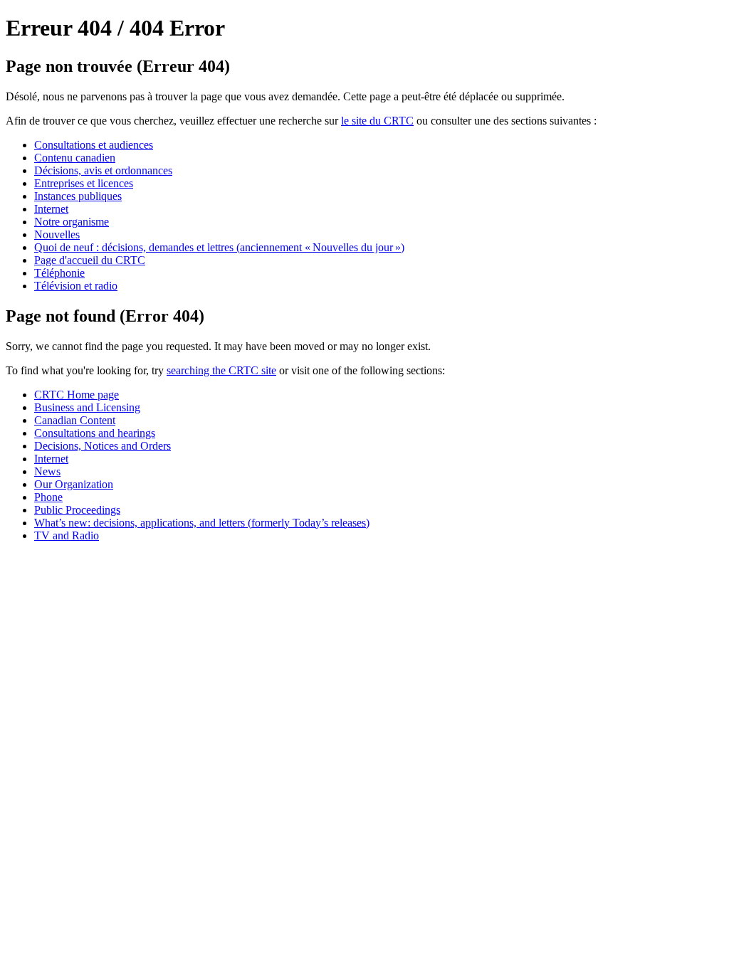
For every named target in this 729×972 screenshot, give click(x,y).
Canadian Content (74, 420)
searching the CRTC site (221, 370)
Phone (48, 497)
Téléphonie (59, 273)
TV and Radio (66, 535)
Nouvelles (57, 234)
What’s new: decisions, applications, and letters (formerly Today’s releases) (201, 523)
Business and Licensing (87, 407)
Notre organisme (71, 222)
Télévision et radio (75, 286)
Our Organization (73, 484)
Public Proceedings (77, 510)
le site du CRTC (377, 121)
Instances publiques (78, 196)
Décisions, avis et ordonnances (103, 170)
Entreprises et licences (83, 183)
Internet (51, 209)
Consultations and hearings (94, 433)
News (47, 471)
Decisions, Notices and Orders (102, 446)
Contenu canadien (74, 158)
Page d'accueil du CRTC (89, 260)
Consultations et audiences (93, 145)
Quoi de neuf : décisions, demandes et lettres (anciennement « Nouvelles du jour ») (219, 247)
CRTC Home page (76, 395)
